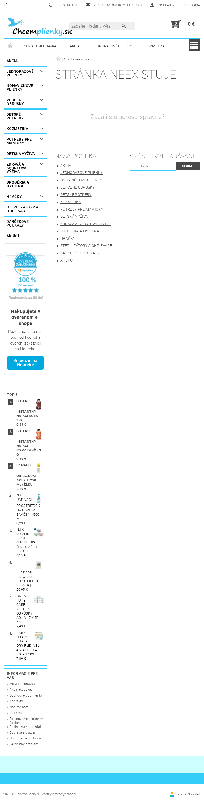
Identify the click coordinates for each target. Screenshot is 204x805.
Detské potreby (15, 116)
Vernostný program (24, 744)
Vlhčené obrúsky (15, 102)
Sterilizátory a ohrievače (23, 209)
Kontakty (16, 701)
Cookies (16, 713)
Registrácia (190, 5)
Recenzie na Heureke (25, 362)
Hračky (14, 196)
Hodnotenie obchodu (25, 738)
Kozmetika (155, 46)
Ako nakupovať (21, 689)
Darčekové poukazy (18, 223)
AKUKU (13, 236)
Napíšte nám (19, 707)
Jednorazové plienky (112, 46)
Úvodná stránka (10, 46)
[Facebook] (7, 5)
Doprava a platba (22, 732)
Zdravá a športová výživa (17, 168)
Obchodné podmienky (26, 695)
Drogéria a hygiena (18, 184)
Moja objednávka (40, 46)
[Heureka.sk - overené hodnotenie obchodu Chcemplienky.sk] (25, 277)
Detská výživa (21, 153)
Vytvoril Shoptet (187, 794)
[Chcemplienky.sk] (39, 26)
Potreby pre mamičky (19, 141)
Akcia (75, 46)
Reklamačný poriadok (26, 727)
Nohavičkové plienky (20, 88)
